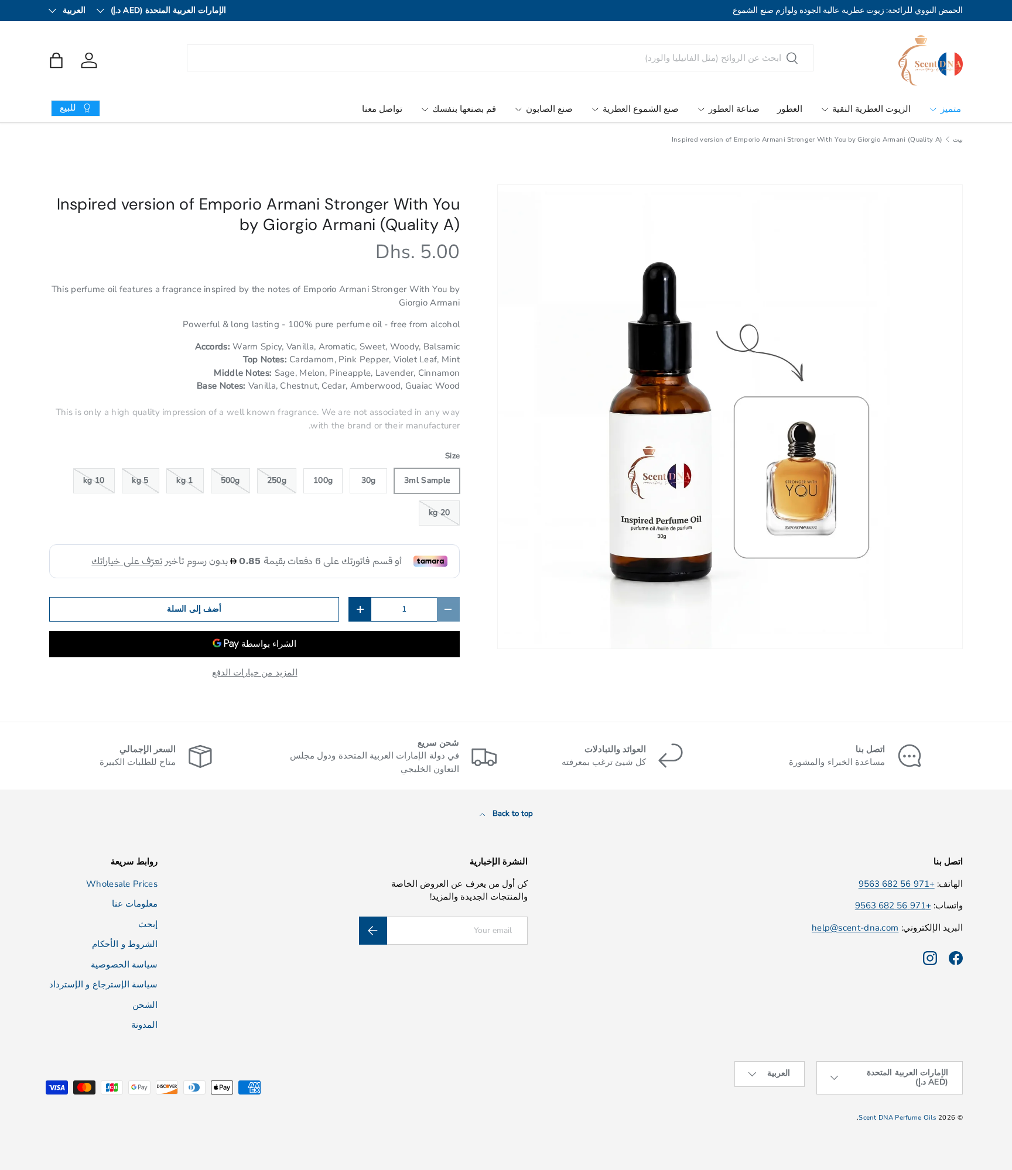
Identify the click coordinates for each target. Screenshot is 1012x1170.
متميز (951, 109)
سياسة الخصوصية (124, 964)
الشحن (145, 1005)
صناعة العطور (734, 109)
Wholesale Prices (122, 884)
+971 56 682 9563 (897, 884)
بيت (958, 139)
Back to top (512, 813)
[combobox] (500, 58)
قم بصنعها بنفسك (464, 109)
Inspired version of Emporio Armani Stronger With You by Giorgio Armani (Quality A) (807, 139)
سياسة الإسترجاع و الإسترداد (103, 984)
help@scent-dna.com (855, 928)
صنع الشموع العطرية (641, 109)
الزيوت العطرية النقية (871, 109)
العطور (789, 109)
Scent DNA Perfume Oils (897, 1117)
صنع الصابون (549, 109)
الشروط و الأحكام (125, 944)
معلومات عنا (135, 904)
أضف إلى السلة (194, 609)
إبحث (148, 924)
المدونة (144, 1025)
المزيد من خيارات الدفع (255, 672)
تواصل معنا (382, 109)
